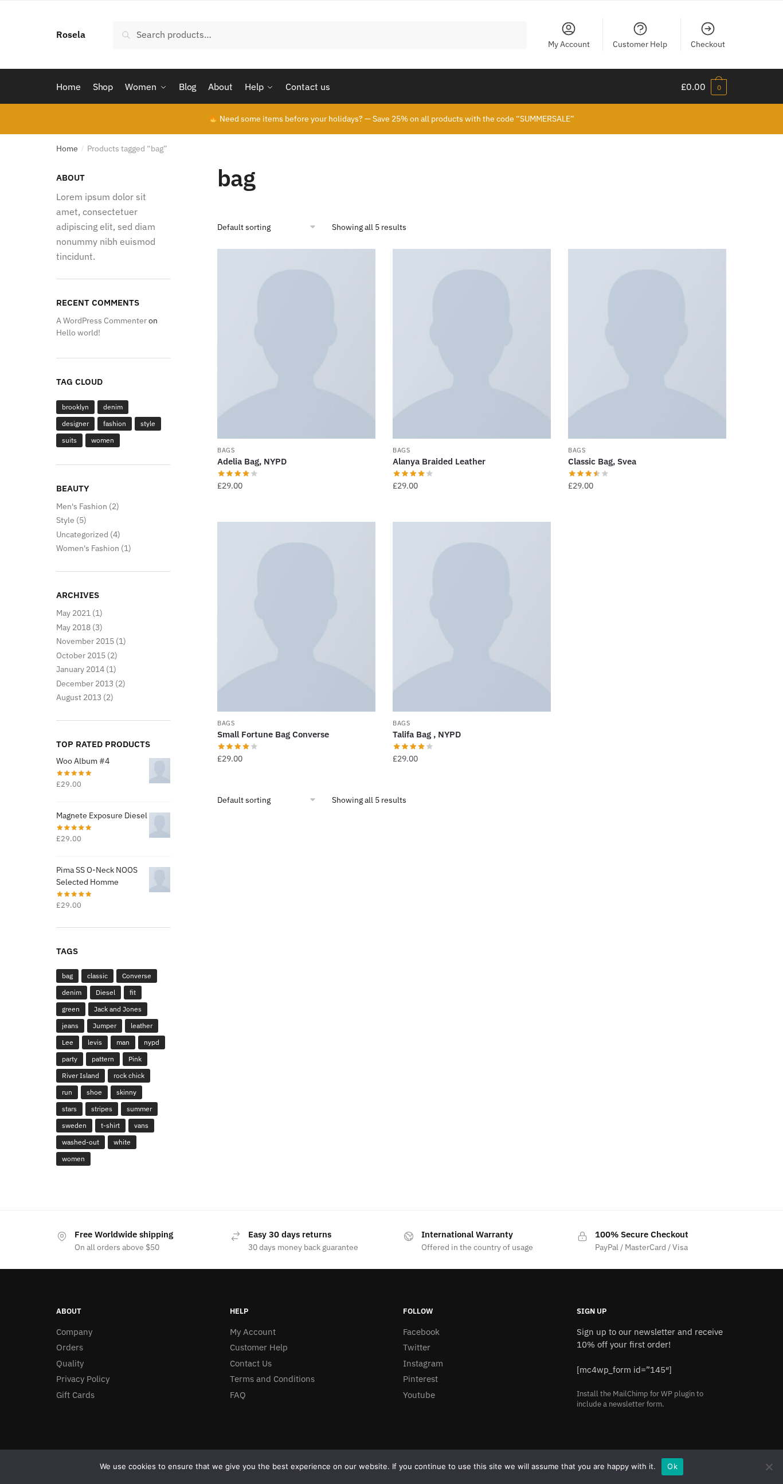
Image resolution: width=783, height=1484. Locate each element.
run (67, 1092)
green (71, 1009)
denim (113, 407)
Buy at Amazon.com (296, 508)
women (102, 440)
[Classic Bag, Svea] (647, 344)
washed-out (80, 1142)
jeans (70, 1025)
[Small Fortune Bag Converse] (296, 617)
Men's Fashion (81, 506)
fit (133, 992)
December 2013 (84, 683)
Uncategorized (82, 534)
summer (139, 1108)
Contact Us (251, 1363)
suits (69, 440)
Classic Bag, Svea (602, 461)
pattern (103, 1059)
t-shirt (110, 1125)
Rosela (70, 34)
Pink (135, 1059)
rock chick (128, 1075)
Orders (69, 1347)
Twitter (416, 1347)
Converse (136, 975)
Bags (226, 450)
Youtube (419, 1394)
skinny (126, 1092)
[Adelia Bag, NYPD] (296, 344)
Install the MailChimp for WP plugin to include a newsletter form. (640, 1399)
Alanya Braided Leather (439, 461)
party (69, 1059)
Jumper (104, 1025)
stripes (101, 1108)
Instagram (423, 1363)
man (123, 1042)
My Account (569, 44)
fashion (114, 423)
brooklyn (75, 407)
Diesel (105, 992)
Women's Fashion (87, 548)
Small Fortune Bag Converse (273, 734)
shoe (94, 1092)
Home (67, 148)
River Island (80, 1075)
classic (97, 975)
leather (141, 1025)
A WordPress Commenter (101, 320)
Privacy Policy (82, 1378)
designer (75, 423)
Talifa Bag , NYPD (427, 734)
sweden (74, 1125)
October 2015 (80, 655)
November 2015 (85, 641)
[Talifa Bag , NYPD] (472, 617)
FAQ (238, 1394)
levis (95, 1042)
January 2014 (80, 669)
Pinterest (420, 1378)
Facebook (421, 1331)
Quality (70, 1363)
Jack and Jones (118, 1009)
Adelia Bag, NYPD (252, 461)
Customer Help (640, 44)
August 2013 (78, 697)
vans (141, 1125)
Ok (672, 1466)
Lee (67, 1042)
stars (69, 1108)
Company (74, 1331)
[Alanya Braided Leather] (472, 344)
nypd (151, 1042)
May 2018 (73, 627)
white (122, 1142)
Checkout (708, 44)
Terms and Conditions (272, 1378)
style (147, 423)
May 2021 (73, 613)
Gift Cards (75, 1394)
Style (65, 520)
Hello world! (78, 332)
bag (67, 975)
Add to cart (472, 508)
